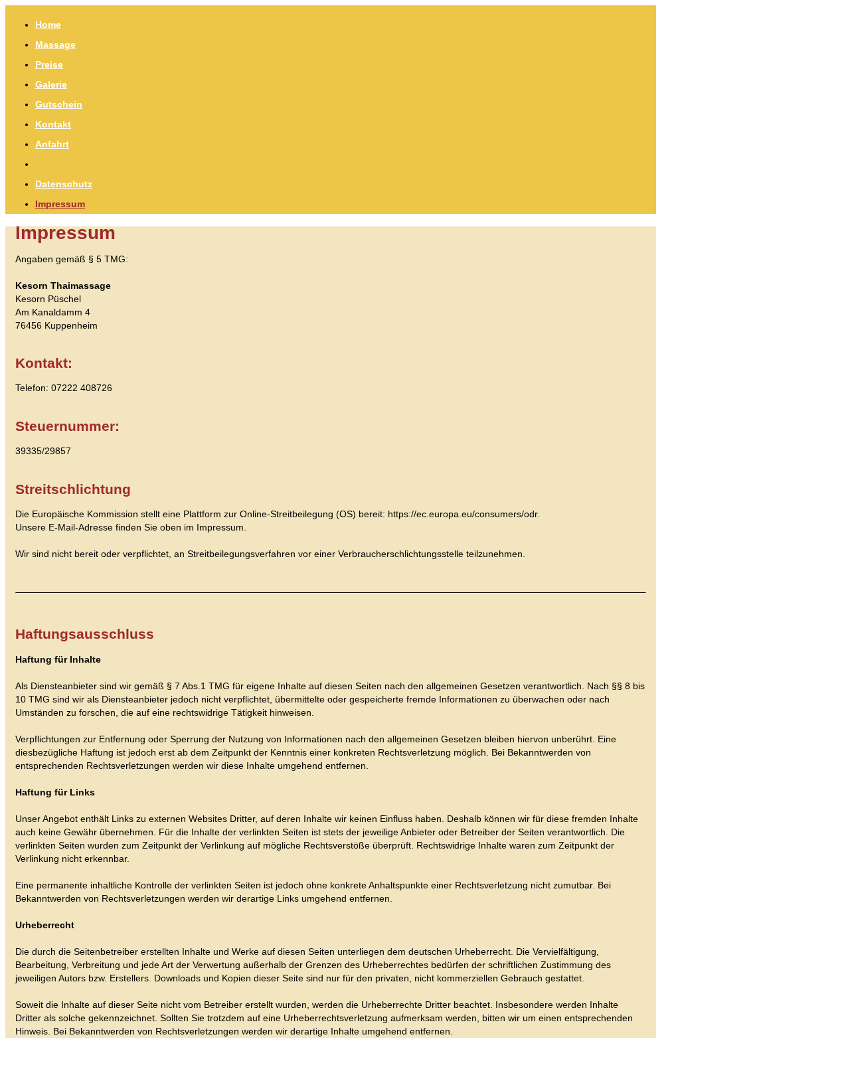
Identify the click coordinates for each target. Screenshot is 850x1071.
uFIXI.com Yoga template (98, 1054)
